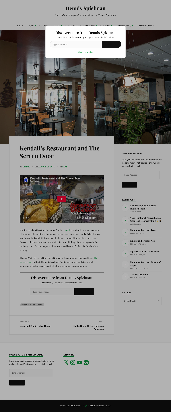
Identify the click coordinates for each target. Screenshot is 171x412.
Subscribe (111, 44)
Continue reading (85, 52)
